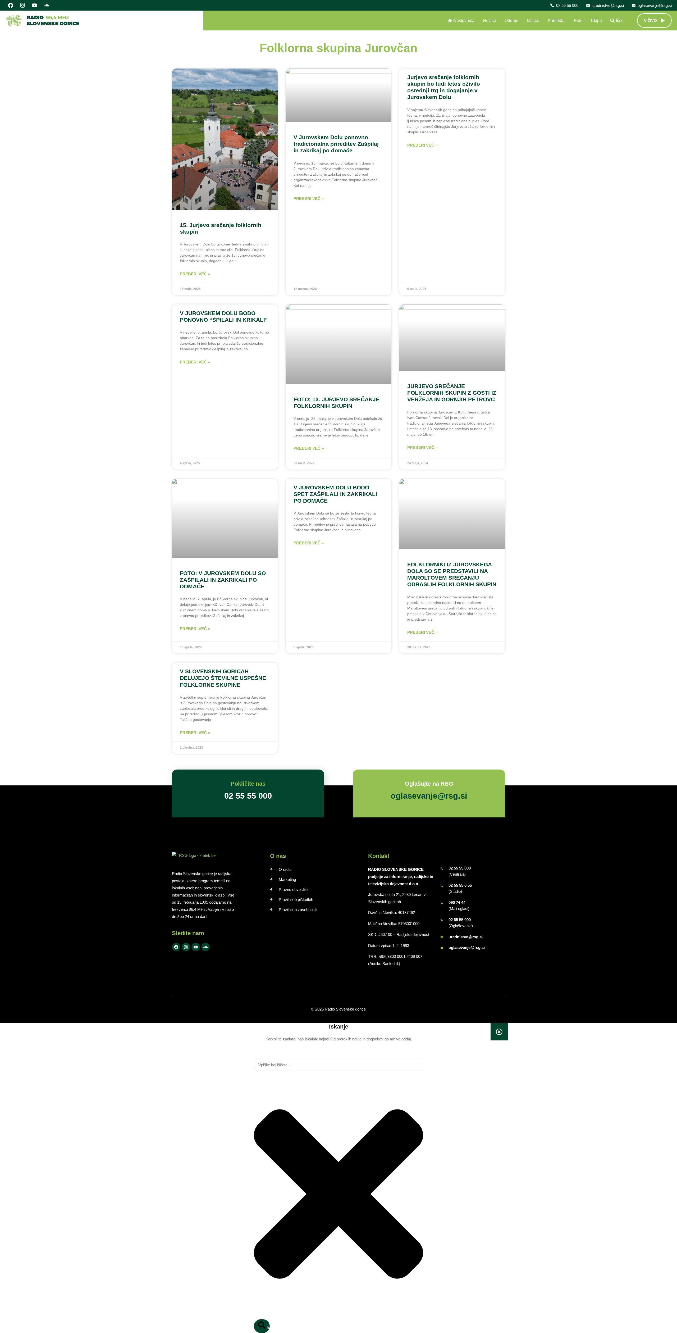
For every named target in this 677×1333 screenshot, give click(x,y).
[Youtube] (34, 5)
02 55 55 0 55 (460, 885)
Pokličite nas (248, 783)
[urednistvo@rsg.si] (442, 937)
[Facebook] (10, 5)
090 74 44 (457, 902)
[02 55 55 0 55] (442, 885)
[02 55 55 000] (442, 868)
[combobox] (338, 1065)
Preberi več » (195, 274)
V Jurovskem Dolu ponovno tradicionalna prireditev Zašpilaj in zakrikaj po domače (336, 143)
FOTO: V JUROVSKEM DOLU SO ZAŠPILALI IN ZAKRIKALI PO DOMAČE (223, 579)
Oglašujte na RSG (429, 783)
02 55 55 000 (460, 868)
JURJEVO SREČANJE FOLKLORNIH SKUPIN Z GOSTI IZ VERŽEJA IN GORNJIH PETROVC (451, 392)
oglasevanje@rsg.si (467, 947)
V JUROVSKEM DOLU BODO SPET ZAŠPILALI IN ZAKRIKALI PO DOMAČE (335, 494)
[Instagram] (22, 5)
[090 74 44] (442, 903)
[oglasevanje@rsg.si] (442, 947)
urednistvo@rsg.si (466, 937)
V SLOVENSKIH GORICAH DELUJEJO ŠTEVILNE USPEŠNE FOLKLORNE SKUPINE (223, 678)
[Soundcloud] (46, 5)
